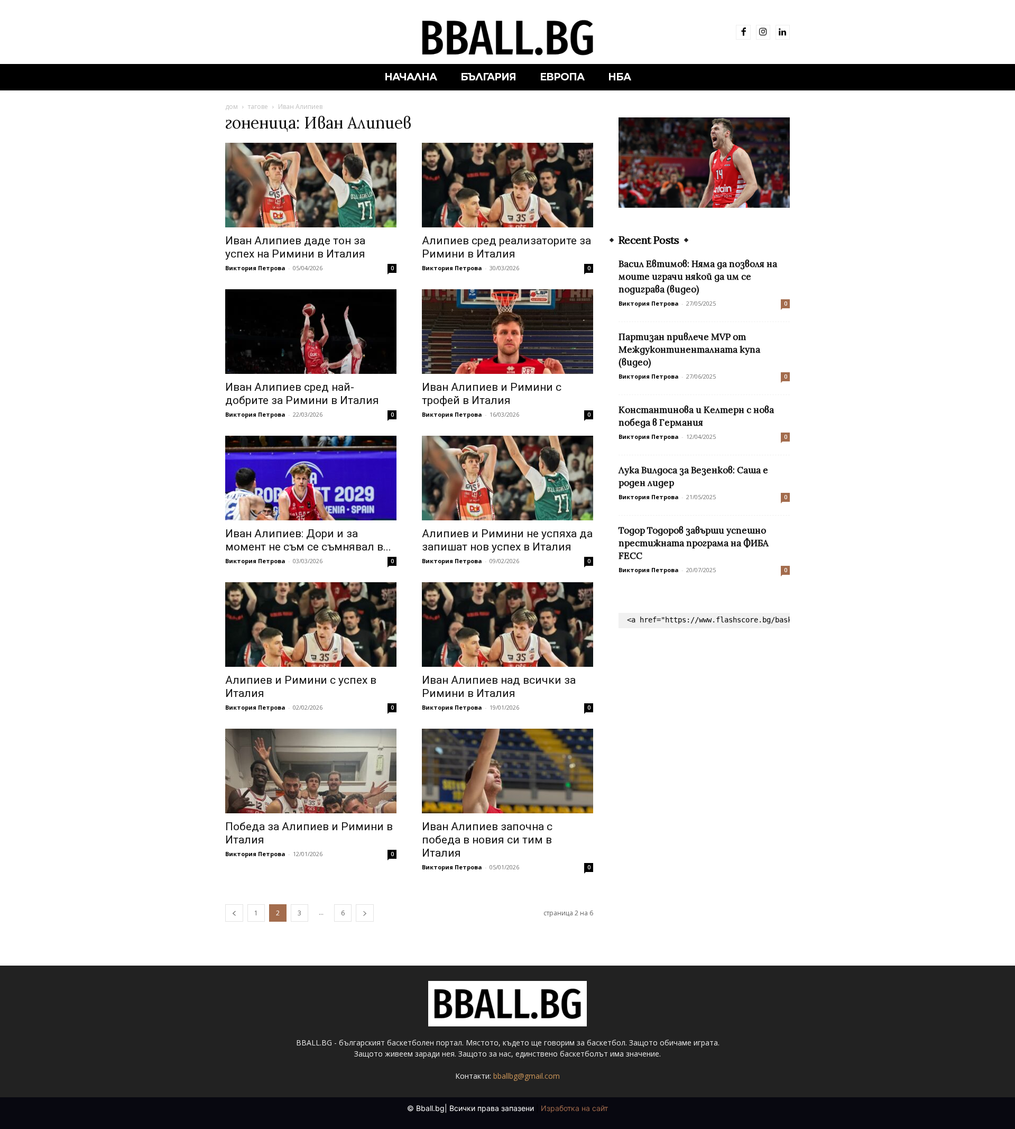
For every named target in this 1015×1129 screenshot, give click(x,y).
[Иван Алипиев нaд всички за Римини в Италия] (507, 624)
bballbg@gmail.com (526, 1076)
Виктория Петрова (255, 268)
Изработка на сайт (574, 1108)
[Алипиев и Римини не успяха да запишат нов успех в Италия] (507, 478)
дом (231, 106)
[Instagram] (763, 32)
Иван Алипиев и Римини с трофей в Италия (491, 394)
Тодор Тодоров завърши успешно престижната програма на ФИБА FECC (694, 543)
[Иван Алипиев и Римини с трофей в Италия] (507, 331)
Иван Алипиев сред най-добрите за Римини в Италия (302, 394)
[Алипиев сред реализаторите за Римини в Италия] (507, 185)
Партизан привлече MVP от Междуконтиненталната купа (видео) (689, 349)
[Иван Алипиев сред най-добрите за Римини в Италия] (310, 331)
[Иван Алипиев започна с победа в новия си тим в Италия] (507, 771)
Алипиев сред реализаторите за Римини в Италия (506, 247)
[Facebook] (743, 32)
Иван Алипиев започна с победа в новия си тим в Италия (487, 839)
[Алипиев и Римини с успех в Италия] (310, 624)
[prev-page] (234, 913)
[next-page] (365, 913)
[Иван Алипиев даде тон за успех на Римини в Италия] (310, 185)
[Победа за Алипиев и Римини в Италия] (310, 771)
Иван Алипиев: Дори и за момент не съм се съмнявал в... (308, 540)
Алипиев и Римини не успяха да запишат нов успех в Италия (507, 540)
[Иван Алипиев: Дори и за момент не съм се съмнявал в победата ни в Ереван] (310, 478)
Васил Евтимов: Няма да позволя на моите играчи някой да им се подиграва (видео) (698, 276)
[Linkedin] (783, 32)
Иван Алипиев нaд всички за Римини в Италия (499, 687)
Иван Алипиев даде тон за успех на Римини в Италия (295, 247)
